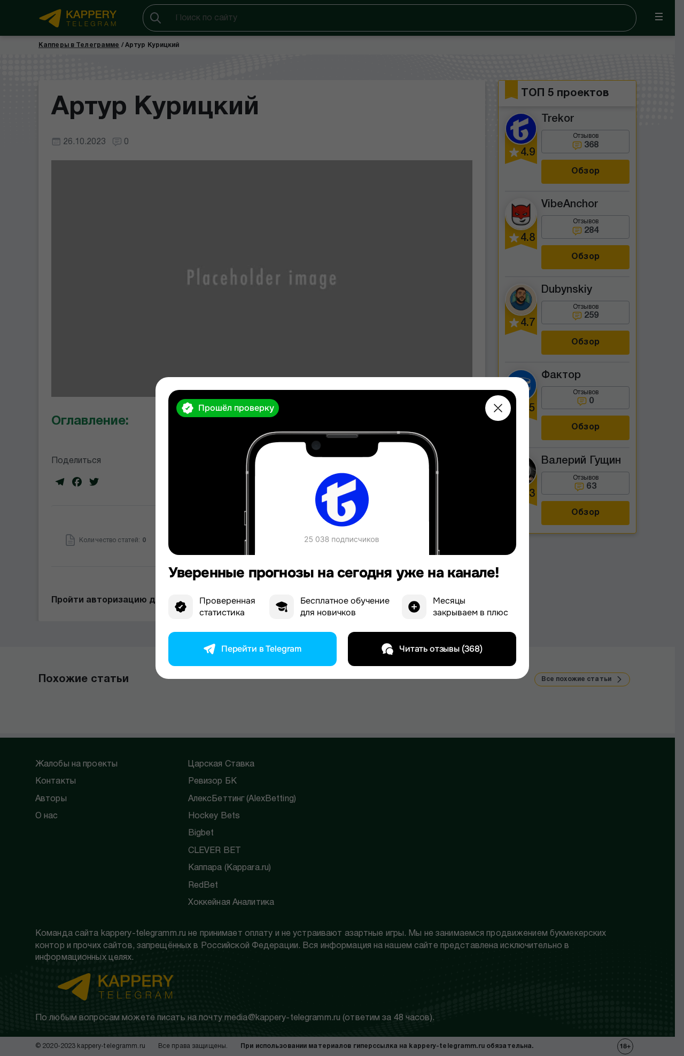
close (498, 408)
